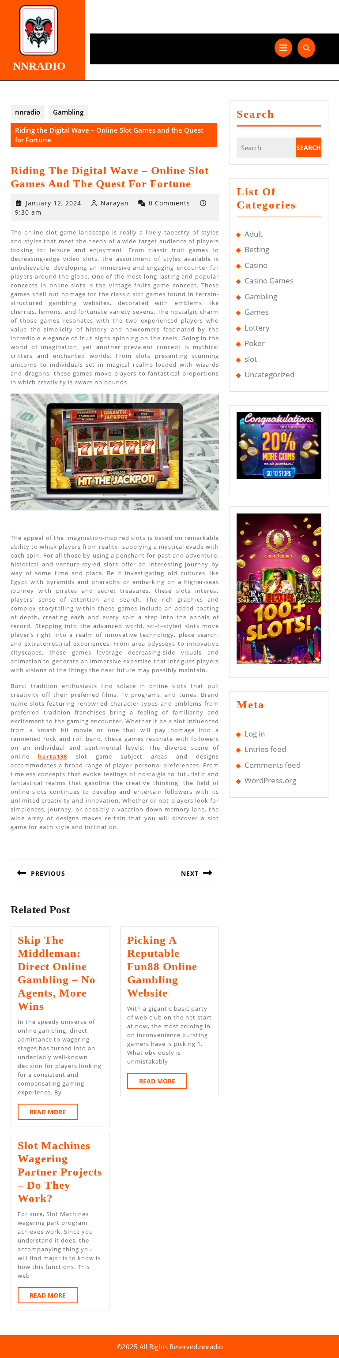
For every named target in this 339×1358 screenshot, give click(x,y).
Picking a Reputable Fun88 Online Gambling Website (162, 966)
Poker (255, 343)
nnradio (39, 66)
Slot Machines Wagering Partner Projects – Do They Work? (60, 1171)
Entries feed (265, 749)
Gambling (68, 112)
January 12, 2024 (53, 203)
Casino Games (269, 280)
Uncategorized (269, 374)
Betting (257, 249)
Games (257, 312)
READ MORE (54, 1113)
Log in (255, 734)
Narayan (115, 203)
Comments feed (273, 765)
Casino (256, 265)
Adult (254, 234)
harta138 (52, 756)
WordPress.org (270, 780)
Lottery (257, 328)
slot (251, 359)
